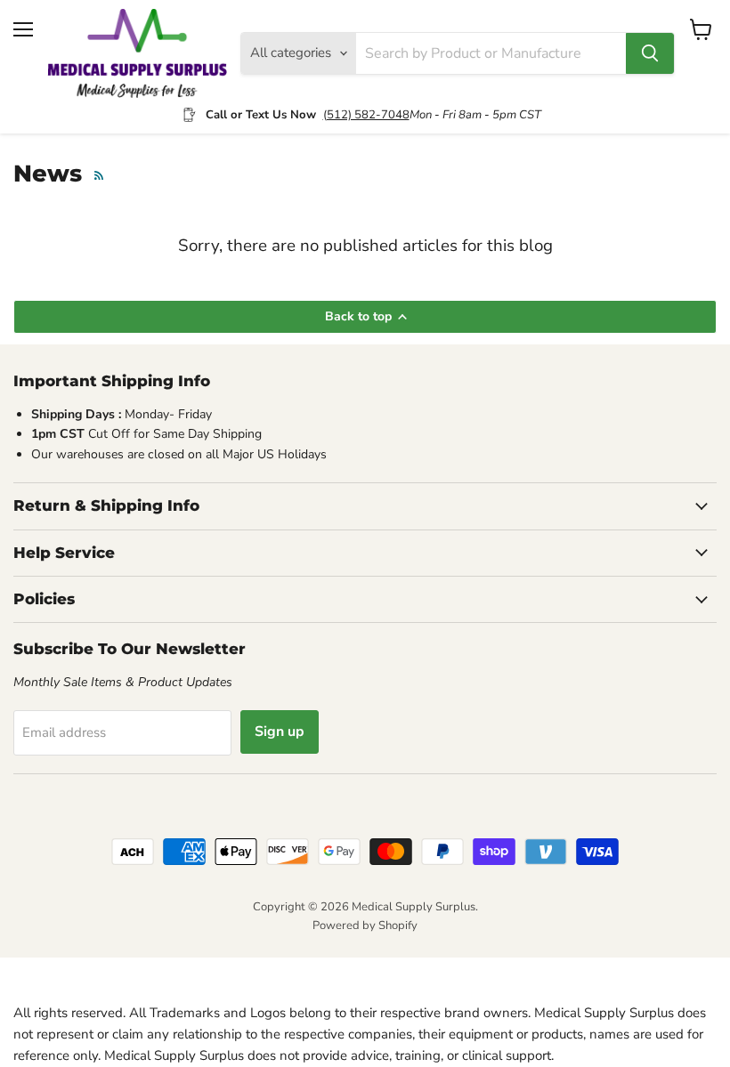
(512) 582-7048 (366, 115)
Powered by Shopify (365, 925)
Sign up (279, 731)
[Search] (650, 53)
